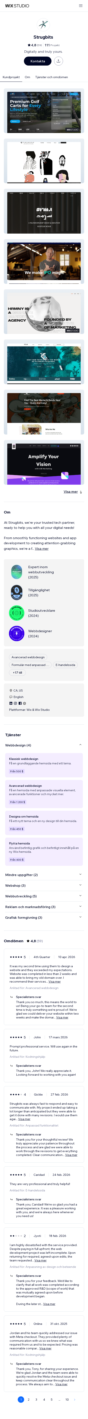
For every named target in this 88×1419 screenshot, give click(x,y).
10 (67, 1399)
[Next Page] (75, 1399)
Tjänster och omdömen (51, 77)
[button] (44, 110)
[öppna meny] (80, 6)
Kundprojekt (11, 77)
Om (27, 77)
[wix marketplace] (17, 5)
